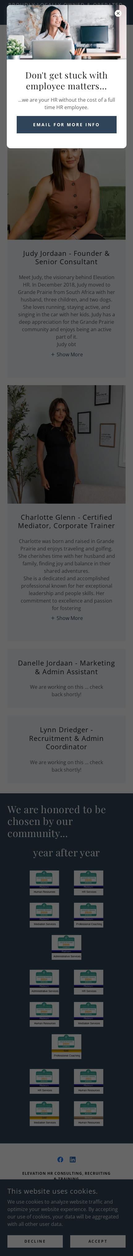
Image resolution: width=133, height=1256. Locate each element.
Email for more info (66, 124)
